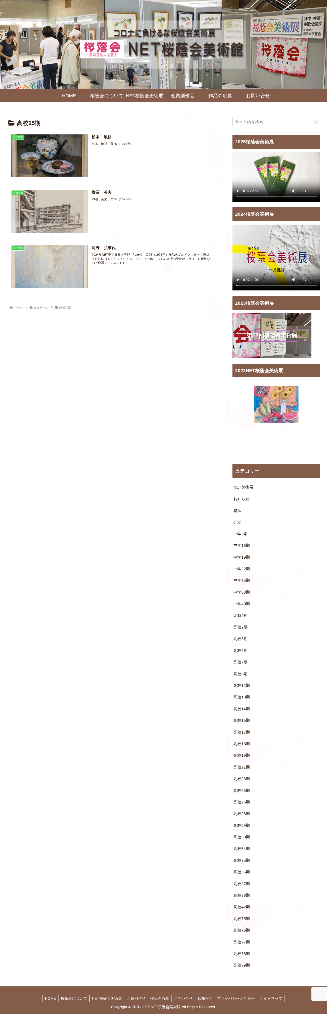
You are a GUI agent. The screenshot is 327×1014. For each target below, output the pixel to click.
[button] (316, 121)
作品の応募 (159, 998)
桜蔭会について (74, 998)
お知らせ (204, 998)
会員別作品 (136, 998)
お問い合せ (183, 998)
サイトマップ (271, 998)
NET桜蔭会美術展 (107, 998)
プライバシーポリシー (236, 998)
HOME (50, 998)
